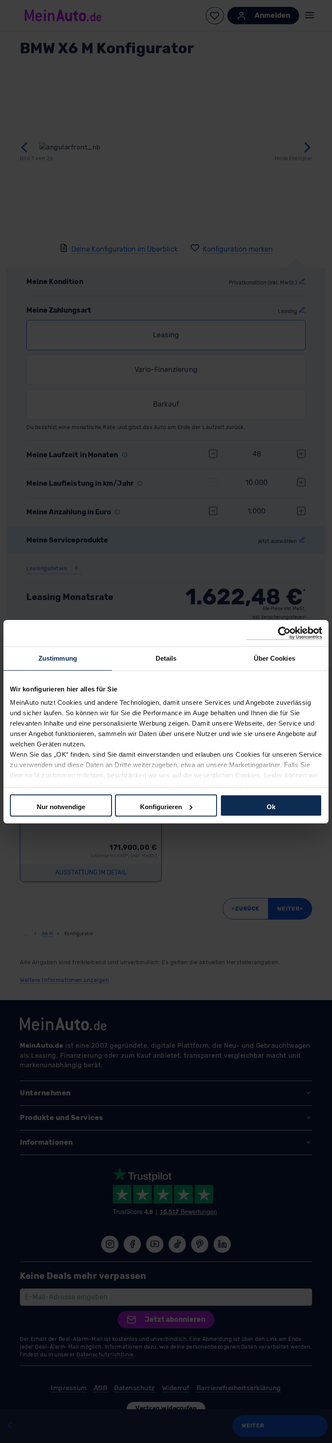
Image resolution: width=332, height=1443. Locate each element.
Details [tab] (166, 658)
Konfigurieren (161, 806)
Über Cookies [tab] (274, 658)
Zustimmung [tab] (57, 658)
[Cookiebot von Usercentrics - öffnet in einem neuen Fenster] (284, 633)
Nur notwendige (61, 806)
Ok (271, 806)
